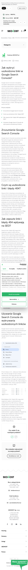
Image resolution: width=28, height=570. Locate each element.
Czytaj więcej (6, 24)
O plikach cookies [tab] (21, 268)
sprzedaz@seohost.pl (15, 503)
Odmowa (14, 304)
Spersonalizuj (13, 299)
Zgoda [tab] (4, 268)
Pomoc (9, 37)
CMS (13, 37)
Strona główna (4, 37)
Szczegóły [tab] (12, 268)
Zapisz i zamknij (22, 8)
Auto (4, 8)
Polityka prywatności (10, 562)
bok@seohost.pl (15, 490)
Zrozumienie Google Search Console (13, 111)
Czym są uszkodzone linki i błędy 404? (13, 114)
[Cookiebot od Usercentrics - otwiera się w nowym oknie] (20, 265)
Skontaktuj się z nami (14, 456)
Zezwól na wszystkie (14, 294)
